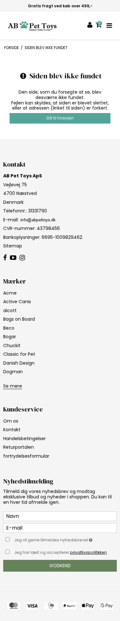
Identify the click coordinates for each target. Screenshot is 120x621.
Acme (10, 293)
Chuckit (11, 345)
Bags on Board (19, 319)
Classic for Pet (19, 354)
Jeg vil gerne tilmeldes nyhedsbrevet (56, 539)
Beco (8, 328)
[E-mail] (60, 528)
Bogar (9, 336)
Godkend (60, 565)
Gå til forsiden (60, 118)
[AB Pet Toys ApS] (32, 25)
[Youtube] (13, 257)
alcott (10, 310)
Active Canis (17, 301)
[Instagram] (22, 257)
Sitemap (12, 246)
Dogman (13, 371)
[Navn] (60, 516)
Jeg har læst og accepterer (60, 552)
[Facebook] (5, 257)
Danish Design (19, 363)
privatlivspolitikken (88, 552)
